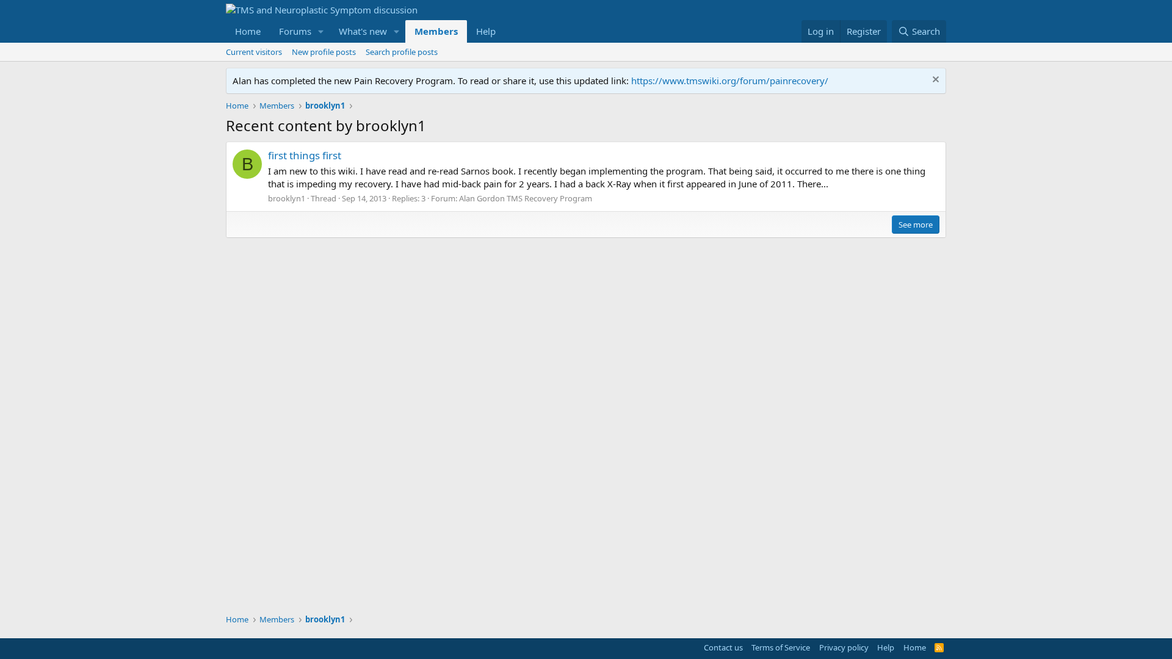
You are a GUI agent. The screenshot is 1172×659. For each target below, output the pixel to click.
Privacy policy (844, 647)
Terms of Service (780, 647)
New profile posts (324, 51)
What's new (363, 31)
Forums (295, 31)
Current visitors (254, 51)
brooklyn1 (286, 198)
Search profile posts (402, 51)
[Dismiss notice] (934, 80)
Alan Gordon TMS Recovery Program (525, 198)
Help (486, 31)
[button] (321, 31)
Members (436, 31)
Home (248, 31)
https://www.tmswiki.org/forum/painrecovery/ (729, 80)
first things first (304, 155)
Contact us (723, 647)
